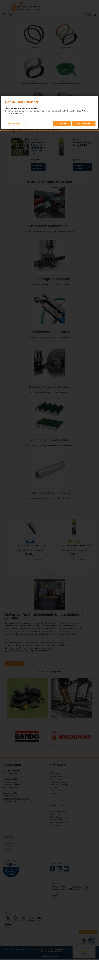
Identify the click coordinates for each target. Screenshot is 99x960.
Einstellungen (14, 123)
